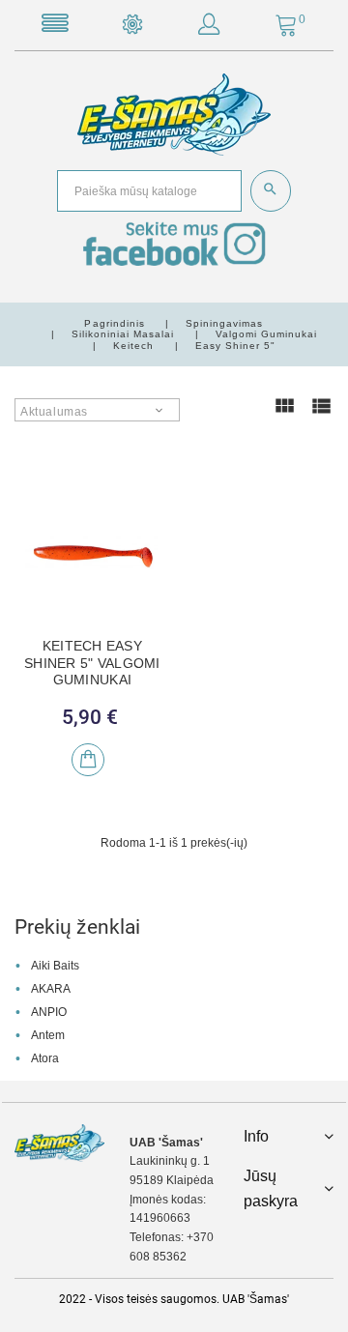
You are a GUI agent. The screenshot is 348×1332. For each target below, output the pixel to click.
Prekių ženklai (77, 927)
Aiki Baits (55, 965)
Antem (48, 1035)
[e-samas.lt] (174, 114)
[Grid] (284, 414)
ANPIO (49, 1012)
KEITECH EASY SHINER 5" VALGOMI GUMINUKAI (92, 662)
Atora (45, 1058)
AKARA (51, 989)
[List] (321, 414)
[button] (208, 28)
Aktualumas (54, 412)
